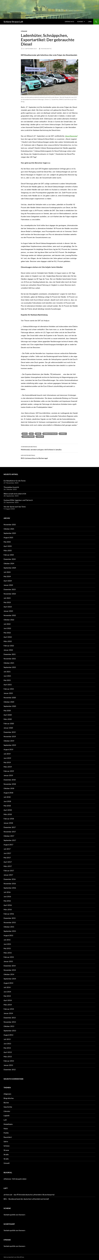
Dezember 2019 (10, 732)
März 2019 (8, 767)
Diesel (38, 433)
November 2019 (10, 736)
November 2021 (10, 659)
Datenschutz (69, 21)
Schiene (6, 1146)
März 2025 (8, 550)
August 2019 (8, 749)
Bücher (6, 1103)
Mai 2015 (7, 948)
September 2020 (10, 706)
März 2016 (8, 909)
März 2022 (8, 641)
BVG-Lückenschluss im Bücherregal (34, 456)
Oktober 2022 (9, 620)
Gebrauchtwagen (50, 433)
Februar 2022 (9, 646)
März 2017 (8, 866)
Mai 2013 (7, 1048)
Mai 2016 (7, 901)
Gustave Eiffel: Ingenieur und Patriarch (18, 500)
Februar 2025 (9, 555)
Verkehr (40, 436)
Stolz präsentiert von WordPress (14, 1257)
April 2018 (8, 810)
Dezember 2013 (10, 1018)
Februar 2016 (9, 914)
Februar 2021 (9, 689)
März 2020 (8, 719)
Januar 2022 (8, 650)
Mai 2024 (7, 576)
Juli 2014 (7, 987)
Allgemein (7, 1094)
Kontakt (80, 21)
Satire (6, 1141)
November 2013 (10, 1022)
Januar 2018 (8, 823)
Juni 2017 (7, 853)
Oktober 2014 (9, 974)
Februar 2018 (9, 819)
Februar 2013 (9, 1061)
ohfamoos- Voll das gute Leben (15, 1179)
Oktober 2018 (9, 788)
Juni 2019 (7, 758)
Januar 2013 (8, 1065)
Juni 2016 (7, 896)
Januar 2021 (8, 693)
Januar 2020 (8, 728)
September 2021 (10, 667)
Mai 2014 (7, 996)
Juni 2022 (7, 628)
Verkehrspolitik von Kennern (14, 1215)
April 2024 (8, 581)
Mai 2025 (7, 542)
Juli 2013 (7, 1039)
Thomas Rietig (46, 49)
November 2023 (10, 594)
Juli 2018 (7, 797)
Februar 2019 (9, 771)
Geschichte (8, 1107)
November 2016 (10, 883)
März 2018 (8, 814)
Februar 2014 (9, 1009)
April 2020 (8, 715)
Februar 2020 (9, 723)
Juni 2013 (7, 1044)
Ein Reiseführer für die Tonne (14, 481)
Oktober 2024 (9, 563)
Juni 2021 (7, 676)
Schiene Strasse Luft (13, 21)
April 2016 (8, 905)
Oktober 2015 (9, 927)
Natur (6, 1128)
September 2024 (10, 568)
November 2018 (10, 784)
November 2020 (10, 698)
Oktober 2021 (9, 663)
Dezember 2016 (10, 879)
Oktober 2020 (9, 702)
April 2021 (8, 685)
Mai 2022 (7, 633)
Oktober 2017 (9, 836)
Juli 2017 (7, 849)
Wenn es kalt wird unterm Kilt (15, 494)
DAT (31, 433)
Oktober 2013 (9, 1026)
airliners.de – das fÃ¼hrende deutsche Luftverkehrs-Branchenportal (29, 1195)
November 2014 (10, 970)
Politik (6, 1133)
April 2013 (8, 1052)
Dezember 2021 (10, 654)
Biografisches (9, 1098)
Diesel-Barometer (71, 136)
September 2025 (10, 533)
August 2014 (8, 983)
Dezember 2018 (10, 780)
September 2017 (10, 840)
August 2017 (8, 845)
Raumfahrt (8, 1137)
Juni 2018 (7, 801)
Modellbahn (8, 1124)
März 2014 (8, 1005)
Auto (25, 433)
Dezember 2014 (10, 966)
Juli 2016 (7, 892)
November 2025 (10, 524)
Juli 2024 (7, 572)
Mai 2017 (7, 858)
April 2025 (8, 546)
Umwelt (63, 433)
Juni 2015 (7, 944)
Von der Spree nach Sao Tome (15, 507)
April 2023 (8, 607)
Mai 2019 (7, 762)
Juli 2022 (7, 624)
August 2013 (8, 1035)
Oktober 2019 (9, 741)
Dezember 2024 (10, 559)
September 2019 (10, 745)
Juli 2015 (7, 940)
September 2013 (10, 1031)
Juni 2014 (7, 992)
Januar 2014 (8, 1013)
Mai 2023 (7, 602)
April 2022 (8, 637)
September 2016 (10, 888)
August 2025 (8, 537)
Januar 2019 (8, 775)
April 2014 (8, 1000)
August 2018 (8, 793)
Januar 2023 (8, 611)
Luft (5, 1120)
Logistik (6, 1115)
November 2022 (10, 615)
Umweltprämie (28, 436)
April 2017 (8, 862)
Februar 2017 (9, 871)
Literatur (7, 1111)
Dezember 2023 (10, 589)
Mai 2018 (7, 806)
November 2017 (10, 832)
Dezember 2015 (10, 918)
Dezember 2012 (10, 1069)
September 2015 (10, 931)
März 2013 (8, 1057)
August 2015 (8, 935)
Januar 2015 (8, 961)
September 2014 (10, 979)
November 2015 (10, 922)
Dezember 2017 (10, 827)
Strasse (24, 31)
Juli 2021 (7, 672)
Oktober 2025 (9, 529)
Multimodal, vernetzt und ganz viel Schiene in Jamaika (41, 448)
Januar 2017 (8, 875)
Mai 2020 (7, 710)
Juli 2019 (7, 754)
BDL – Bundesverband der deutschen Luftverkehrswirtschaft (26, 1199)
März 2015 (8, 953)
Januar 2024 (8, 585)
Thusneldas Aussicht (11, 487)
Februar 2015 (9, 957)
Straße (6, 1154)
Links (90, 21)
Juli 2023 (7, 598)
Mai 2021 (7, 680)
